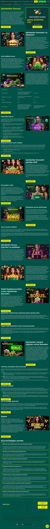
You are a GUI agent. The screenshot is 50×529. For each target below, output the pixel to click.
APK (9, 1)
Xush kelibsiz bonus (17, 4)
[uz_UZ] (48, 1)
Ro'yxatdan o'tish (42, 1)
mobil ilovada (8, 190)
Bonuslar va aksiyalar (7, 4)
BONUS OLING (38, 26)
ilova (40, 48)
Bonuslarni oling (6, 26)
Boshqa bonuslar (40, 4)
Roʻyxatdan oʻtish (4, 58)
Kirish (32, 1)
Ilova (7, 1)
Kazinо (12, 1)
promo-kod (5, 134)
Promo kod (20, 1)
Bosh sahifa (3, 1)
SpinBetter (28, 37)
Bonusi (16, 1)
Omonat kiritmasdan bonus (29, 4)
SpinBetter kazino (11, 403)
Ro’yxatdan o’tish (26, 1)
